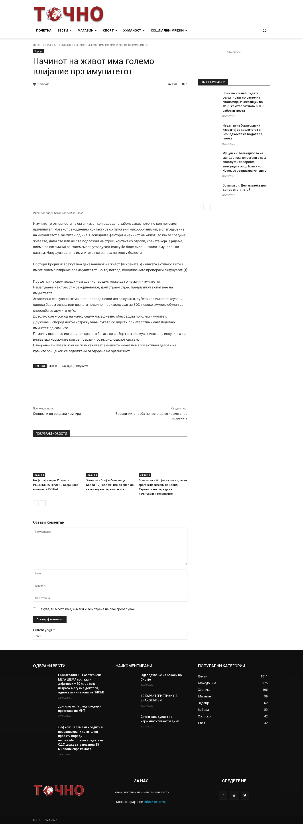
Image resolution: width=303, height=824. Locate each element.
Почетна (38, 45)
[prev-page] (36, 503)
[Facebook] (223, 795)
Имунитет (82, 365)
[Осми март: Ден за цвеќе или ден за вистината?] (209, 191)
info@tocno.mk (155, 802)
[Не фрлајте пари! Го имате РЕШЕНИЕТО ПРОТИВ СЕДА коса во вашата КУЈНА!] (57, 460)
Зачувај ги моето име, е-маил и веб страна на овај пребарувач (87, 609)
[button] (264, 30)
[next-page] (43, 503)
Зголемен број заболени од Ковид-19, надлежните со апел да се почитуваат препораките (110, 485)
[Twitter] (245, 795)
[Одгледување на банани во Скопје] (126, 680)
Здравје (66, 45)
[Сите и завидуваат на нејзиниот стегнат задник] (126, 722)
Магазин (52, 45)
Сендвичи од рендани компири (57, 414)
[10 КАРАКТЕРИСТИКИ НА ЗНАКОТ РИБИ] (126, 701)
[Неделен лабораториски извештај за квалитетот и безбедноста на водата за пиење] (209, 131)
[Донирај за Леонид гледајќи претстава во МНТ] (44, 711)
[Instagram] (234, 795)
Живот (53, 365)
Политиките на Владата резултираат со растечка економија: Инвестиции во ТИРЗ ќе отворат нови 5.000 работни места (243, 101)
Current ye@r (44, 630)
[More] (147, 95)
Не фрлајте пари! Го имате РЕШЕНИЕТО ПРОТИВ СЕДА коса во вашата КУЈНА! (55, 485)
